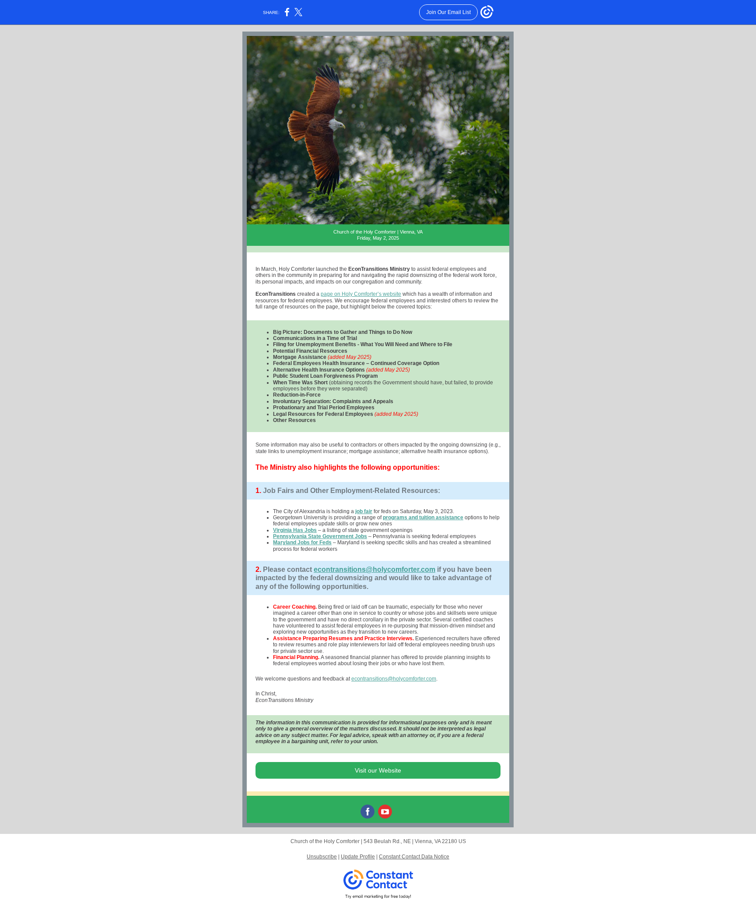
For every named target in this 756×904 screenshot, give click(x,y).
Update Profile (358, 857)
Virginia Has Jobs (295, 530)
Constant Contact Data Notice (414, 857)
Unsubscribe (322, 857)
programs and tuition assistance (423, 517)
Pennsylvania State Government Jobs (320, 536)
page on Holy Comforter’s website (361, 294)
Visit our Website (378, 770)
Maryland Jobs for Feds (302, 542)
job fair (363, 511)
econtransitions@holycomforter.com (374, 569)
